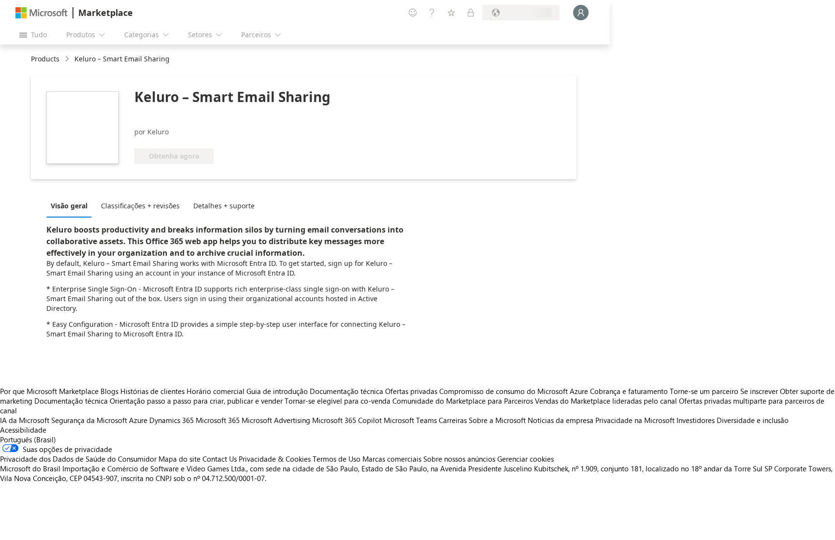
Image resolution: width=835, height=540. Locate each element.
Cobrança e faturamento (629, 391)
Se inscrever (759, 391)
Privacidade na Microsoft (635, 420)
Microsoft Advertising (276, 420)
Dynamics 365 (171, 420)
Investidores (696, 420)
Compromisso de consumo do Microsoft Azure (514, 391)
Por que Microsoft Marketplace (49, 391)
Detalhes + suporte (224, 205)
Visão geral (69, 205)
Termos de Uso (336, 459)
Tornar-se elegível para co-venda (337, 401)
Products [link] (45, 58)
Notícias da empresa (560, 420)
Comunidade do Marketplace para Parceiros (462, 401)
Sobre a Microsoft (497, 420)
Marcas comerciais (391, 459)
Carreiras (453, 420)
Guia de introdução (277, 391)
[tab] (71, 205)
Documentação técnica (346, 391)
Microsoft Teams (410, 420)
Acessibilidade (23, 430)
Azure (138, 420)
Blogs (109, 391)
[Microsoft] (41, 12)
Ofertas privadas (411, 391)
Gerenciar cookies (525, 459)
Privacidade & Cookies (275, 459)
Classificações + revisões (140, 205)
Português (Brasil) (28, 439)
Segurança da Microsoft (89, 420)
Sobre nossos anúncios (459, 459)
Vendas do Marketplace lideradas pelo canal (606, 401)
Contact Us (219, 459)
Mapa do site (179, 459)
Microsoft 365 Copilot (347, 420)
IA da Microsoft (24, 420)
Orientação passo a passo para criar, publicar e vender (196, 401)
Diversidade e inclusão (753, 420)
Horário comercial (216, 391)
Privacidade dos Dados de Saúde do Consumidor (78, 459)
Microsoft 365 (218, 420)
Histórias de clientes (152, 391)
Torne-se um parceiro (704, 391)
